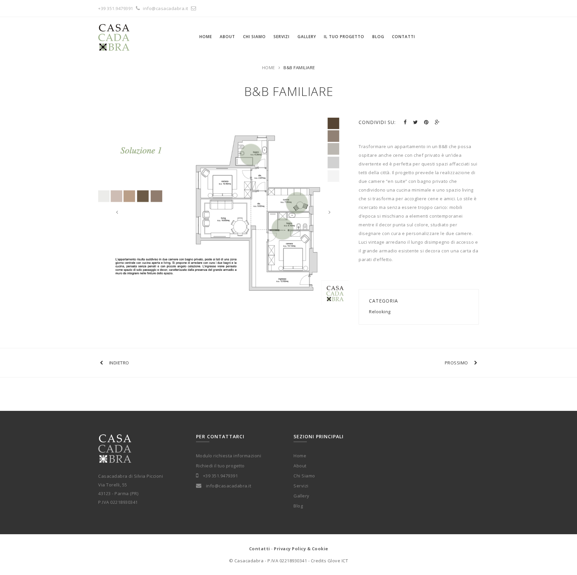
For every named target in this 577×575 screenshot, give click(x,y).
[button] (106, 207)
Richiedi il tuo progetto (220, 466)
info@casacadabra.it (166, 8)
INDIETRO (119, 363)
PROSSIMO (456, 363)
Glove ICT (338, 561)
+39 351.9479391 (115, 8)
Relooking (380, 312)
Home (268, 68)
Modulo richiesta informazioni (228, 456)
